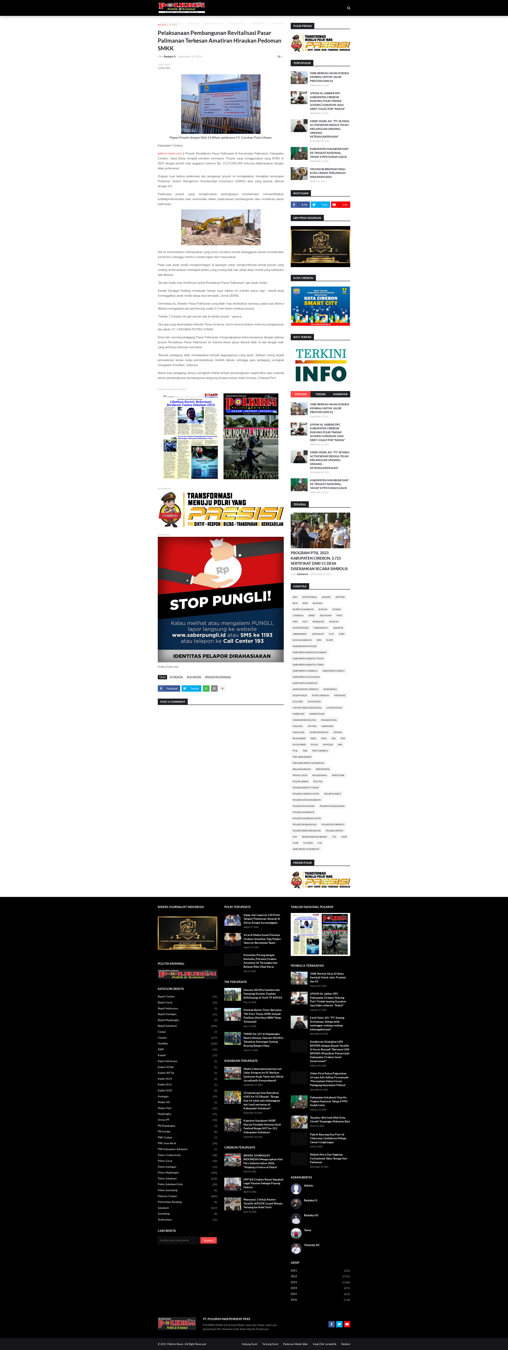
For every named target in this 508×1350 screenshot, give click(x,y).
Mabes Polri (317, 713)
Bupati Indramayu (187, 1008)
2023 (320, 1282)
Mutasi (312, 726)
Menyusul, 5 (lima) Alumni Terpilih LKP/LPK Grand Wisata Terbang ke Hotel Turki (262, 1203)
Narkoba (327, 726)
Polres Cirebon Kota (306, 793)
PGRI (324, 738)
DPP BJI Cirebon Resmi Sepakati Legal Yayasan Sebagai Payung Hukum (263, 1183)
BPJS (305, 603)
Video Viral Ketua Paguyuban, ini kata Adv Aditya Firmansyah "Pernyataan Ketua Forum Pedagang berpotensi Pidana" (329, 1079)
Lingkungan (334, 707)
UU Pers (308, 842)
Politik (317, 781)
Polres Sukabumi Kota (307, 818)
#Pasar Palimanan (218, 677)
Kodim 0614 (187, 1079)
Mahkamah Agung (304, 719)
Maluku (298, 726)
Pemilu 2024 (300, 775)
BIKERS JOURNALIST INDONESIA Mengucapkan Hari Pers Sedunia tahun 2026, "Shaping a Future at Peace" (263, 1161)
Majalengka (329, 719)
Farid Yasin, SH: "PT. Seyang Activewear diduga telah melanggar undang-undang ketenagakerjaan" (329, 128)
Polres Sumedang (187, 1190)
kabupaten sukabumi (306, 849)
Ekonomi (326, 615)
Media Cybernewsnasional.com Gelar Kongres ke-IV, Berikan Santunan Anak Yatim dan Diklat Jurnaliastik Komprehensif (263, 1074)
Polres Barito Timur (306, 787)
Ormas (337, 732)
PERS (313, 738)
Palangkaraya (302, 769)
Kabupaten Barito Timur (308, 658)
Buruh (323, 609)
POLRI (314, 744)
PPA (340, 744)
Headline (318, 621)
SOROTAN (301, 394)
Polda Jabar (300, 781)
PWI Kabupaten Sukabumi (308, 762)
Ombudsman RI (319, 732)
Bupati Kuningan (187, 1014)
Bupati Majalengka (187, 1020)
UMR (295, 842)
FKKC (340, 615)
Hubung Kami (249, 1344)
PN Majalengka (187, 1126)
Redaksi (345, 1344)
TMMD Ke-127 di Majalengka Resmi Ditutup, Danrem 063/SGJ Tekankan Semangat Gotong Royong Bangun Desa (263, 1039)
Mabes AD (298, 713)
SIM (295, 836)
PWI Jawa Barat (302, 756)
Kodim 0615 (187, 1084)
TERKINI (321, 394)
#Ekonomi (194, 677)
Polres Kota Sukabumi (307, 799)
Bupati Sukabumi (303, 609)
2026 (320, 1299)
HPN (295, 621)
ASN (295, 596)
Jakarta (338, 627)
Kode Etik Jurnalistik (324, 1344)
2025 (320, 1294)
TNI (334, 836)
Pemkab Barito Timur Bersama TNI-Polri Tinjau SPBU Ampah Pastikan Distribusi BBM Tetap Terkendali (262, 1015)
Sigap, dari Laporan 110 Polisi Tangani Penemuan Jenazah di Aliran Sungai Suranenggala (261, 918)
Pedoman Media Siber (295, 1344)
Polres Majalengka (332, 805)
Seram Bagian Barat (314, 836)
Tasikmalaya (187, 1219)
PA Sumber (299, 738)
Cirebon (173, 24)
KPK (319, 640)
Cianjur (187, 1032)
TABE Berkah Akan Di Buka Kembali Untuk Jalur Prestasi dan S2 (329, 76)
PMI (343, 738)
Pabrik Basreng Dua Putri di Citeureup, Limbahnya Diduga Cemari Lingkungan (328, 1138)
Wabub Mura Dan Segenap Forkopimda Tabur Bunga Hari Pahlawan (328, 1158)
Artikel (340, 596)
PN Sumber (299, 744)
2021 (320, 1270)
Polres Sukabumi (303, 812)
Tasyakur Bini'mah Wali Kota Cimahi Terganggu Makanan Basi (328, 172)
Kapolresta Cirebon (305, 689)
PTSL (295, 750)
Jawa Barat (300, 633)
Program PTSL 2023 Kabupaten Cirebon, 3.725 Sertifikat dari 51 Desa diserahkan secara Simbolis (319, 560)
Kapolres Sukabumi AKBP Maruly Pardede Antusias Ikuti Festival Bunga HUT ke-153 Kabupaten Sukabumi (262, 1126)
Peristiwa (338, 775)
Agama (326, 596)
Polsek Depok (334, 830)
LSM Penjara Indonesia (307, 707)
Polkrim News (175, 1344)
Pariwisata (323, 769)
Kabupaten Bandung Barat (310, 652)
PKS (334, 738)
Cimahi (336, 609)
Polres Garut (332, 793)
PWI (305, 750)
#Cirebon (176, 677)
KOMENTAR (340, 394)
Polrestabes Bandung (307, 830)
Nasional (299, 732)
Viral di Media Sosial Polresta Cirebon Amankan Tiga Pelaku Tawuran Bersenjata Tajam (262, 938)
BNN (295, 603)
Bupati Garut (187, 1002)
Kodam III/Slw (187, 1067)
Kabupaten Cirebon (305, 670)
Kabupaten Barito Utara (308, 664)
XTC (320, 842)
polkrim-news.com (170, 153)
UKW (344, 836)
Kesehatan (330, 689)
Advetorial (309, 596)
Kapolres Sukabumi (305, 683)
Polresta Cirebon (333, 824)
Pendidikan (319, 775)
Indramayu (321, 627)
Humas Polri (301, 627)
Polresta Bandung (305, 824)
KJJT (331, 633)
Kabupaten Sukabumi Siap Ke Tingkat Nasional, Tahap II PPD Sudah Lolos (329, 152)
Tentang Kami (270, 1344)
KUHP (329, 640)
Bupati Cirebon (187, 996)
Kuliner (298, 701)
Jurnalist (318, 633)
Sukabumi (187, 1208)
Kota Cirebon (320, 695)
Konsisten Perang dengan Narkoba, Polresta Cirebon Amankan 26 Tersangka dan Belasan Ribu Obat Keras (260, 960)
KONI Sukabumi (302, 640)
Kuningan (314, 701)
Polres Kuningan (304, 805)
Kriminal (340, 695)
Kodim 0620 (300, 695)
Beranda (162, 24)
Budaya (317, 603)
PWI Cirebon (320, 750)
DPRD (311, 615)
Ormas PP (187, 1120)
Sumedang (187, 1213)
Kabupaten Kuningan (306, 676)
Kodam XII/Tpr (187, 1073)
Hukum (333, 621)
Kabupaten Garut (333, 670)
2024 (320, 1288)
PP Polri (328, 744)
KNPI (341, 633)
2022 (320, 1276)
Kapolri (187, 1055)
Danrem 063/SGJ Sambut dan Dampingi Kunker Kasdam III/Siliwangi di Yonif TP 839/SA (262, 993)
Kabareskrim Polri (305, 646)
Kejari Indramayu (187, 1061)
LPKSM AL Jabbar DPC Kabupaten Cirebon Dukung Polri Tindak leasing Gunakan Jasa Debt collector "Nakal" (327, 100)
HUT (305, 621)
